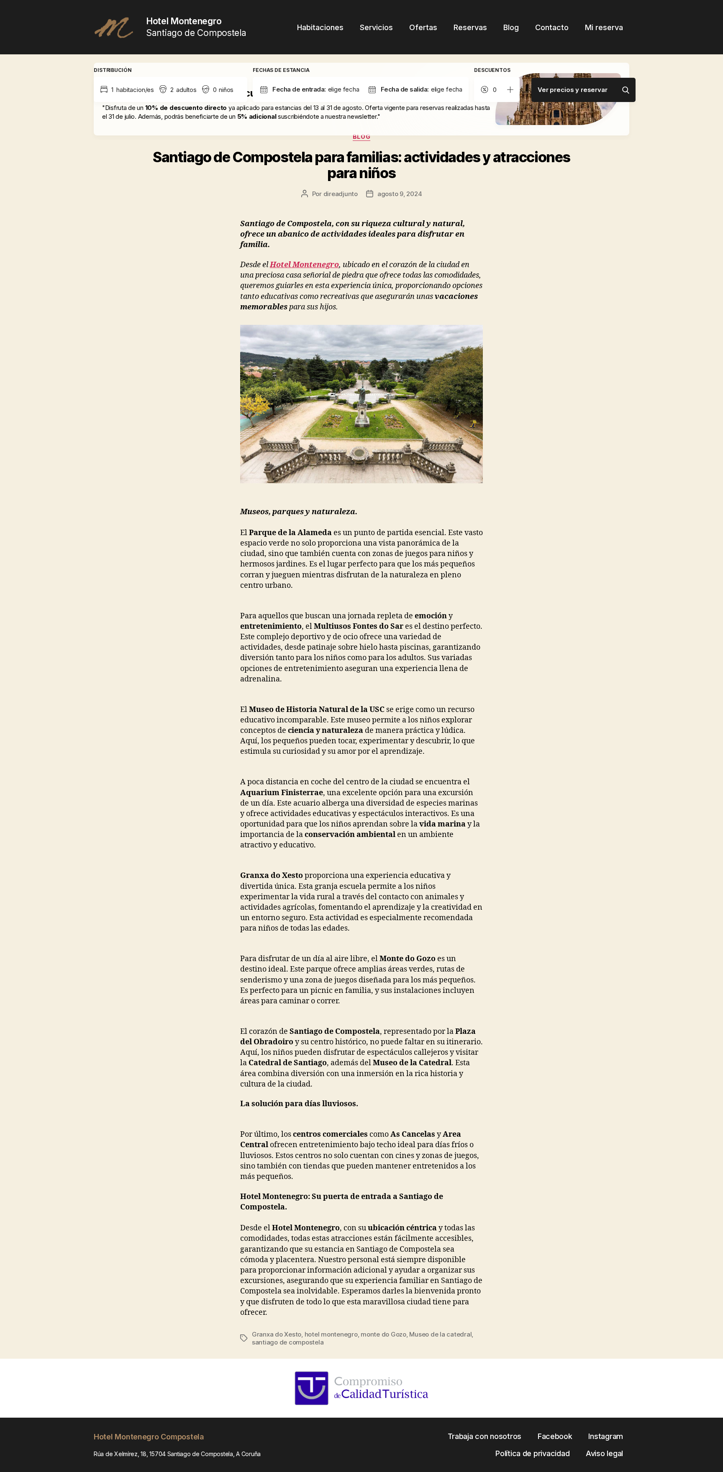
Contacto (552, 27)
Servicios (376, 27)
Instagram (605, 1436)
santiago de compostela (287, 1342)
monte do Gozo (383, 1334)
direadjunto (340, 194)
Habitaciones (320, 27)
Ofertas (423, 27)
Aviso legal (604, 1453)
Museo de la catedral (440, 1334)
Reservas (470, 27)
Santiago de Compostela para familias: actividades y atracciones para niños (361, 165)
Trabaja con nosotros (485, 1436)
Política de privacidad (532, 1453)
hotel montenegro (331, 1334)
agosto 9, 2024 (399, 194)
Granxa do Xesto (276, 1334)
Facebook (555, 1436)
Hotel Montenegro (304, 265)
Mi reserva (604, 27)
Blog (511, 27)
